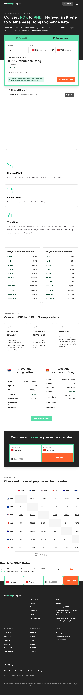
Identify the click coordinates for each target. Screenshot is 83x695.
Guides (32, 607)
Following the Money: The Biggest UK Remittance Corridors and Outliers (66, 613)
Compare (67, 4)
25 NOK (10, 269)
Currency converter (62, 633)
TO (56, 45)
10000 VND (50, 294)
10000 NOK (11, 294)
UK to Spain (7, 633)
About (58, 599)
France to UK (8, 648)
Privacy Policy (8, 671)
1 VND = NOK (12, 67)
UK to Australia (8, 651)
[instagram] (9, 665)
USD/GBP (33, 644)
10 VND (48, 265)
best (71, 569)
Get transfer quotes (66, 79)
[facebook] (5, 665)
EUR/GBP (33, 636)
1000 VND (49, 286)
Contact (58, 603)
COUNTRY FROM (15, 447)
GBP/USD (33, 640)
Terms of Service (20, 671)
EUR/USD (33, 648)
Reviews (32, 603)
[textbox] (40, 50)
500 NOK (10, 282)
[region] (22, 278)
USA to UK (7, 644)
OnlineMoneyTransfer (63, 636)
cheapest (3, 571)
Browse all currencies (41, 418)
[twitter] (12, 665)
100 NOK (10, 278)
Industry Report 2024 (63, 607)
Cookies (30, 671)
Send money (34, 599)
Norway (34, 394)
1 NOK (9, 257)
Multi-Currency (35, 618)
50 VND (48, 273)
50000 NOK (11, 298)
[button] (77, 3)
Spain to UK (7, 636)
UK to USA (7, 640)
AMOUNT (10, 45)
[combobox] (40, 50)
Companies (33, 610)
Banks (32, 614)
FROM (31, 45)
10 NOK (10, 265)
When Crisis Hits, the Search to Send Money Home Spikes (66, 620)
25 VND (48, 269)
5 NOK (9, 261)
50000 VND (50, 298)
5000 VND (49, 290)
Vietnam (72, 392)
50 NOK (10, 273)
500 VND (49, 282)
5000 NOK (11, 290)
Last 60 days (13, 94)
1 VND (48, 257)
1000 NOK (11, 286)
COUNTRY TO (47, 447)
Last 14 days (24, 94)
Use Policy (39, 671)
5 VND (48, 261)
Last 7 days (34, 94)
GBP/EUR (33, 633)
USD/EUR (33, 651)
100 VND (49, 278)
